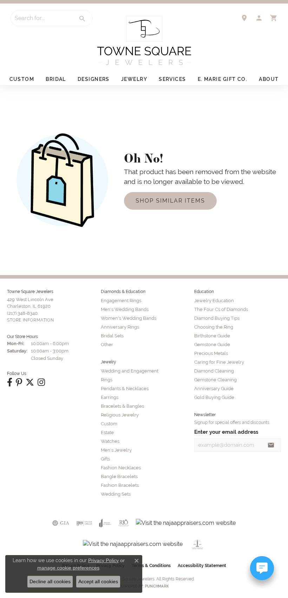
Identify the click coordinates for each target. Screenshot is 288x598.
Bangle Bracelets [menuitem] (119, 476)
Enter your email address (226, 432)
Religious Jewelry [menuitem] (120, 415)
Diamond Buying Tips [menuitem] (217, 318)
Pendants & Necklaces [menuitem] (125, 388)
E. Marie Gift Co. (222, 79)
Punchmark (157, 586)
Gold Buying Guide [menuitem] (214, 397)
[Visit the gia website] (60, 523)
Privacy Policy (103, 560)
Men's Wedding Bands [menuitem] (125, 309)
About (269, 79)
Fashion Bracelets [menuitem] (120, 485)
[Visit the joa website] (105, 523)
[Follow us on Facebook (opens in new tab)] (9, 382)
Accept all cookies (98, 581)
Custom (21, 79)
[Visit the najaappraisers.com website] (186, 523)
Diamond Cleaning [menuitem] (214, 371)
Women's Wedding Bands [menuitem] (128, 318)
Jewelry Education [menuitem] (214, 300)
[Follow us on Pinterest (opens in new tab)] (19, 382)
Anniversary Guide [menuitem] (214, 388)
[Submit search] (82, 18)
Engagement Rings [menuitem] (121, 300)
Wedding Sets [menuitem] (116, 494)
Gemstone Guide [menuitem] (212, 344)
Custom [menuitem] (109, 423)
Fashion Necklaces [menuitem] (121, 467)
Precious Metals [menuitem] (211, 353)
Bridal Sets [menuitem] (112, 335)
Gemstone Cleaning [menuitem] (215, 379)
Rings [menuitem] (106, 379)
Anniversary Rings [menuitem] (120, 327)
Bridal (56, 79)
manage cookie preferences (68, 568)
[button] (259, 18)
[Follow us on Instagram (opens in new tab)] (41, 382)
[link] (244, 18)
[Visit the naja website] (197, 544)
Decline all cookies (50, 581)
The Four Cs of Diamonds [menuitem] (221, 309)
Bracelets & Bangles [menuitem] (122, 406)
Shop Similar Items (170, 200)
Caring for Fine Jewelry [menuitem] (219, 362)
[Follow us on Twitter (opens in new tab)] (30, 382)
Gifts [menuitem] (105, 459)
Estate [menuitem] (107, 432)
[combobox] (42, 18)
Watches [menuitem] (110, 441)
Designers (94, 79)
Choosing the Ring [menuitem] (213, 327)
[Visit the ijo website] (84, 523)
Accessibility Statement (202, 565)
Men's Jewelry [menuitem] (116, 450)
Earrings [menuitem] (109, 397)
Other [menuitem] (107, 344)
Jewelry (134, 79)
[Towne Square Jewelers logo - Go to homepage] (144, 40)
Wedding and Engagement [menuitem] (129, 371)
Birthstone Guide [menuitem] (212, 335)
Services (172, 79)
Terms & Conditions (151, 565)
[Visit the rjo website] (123, 523)
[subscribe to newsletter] (271, 445)
